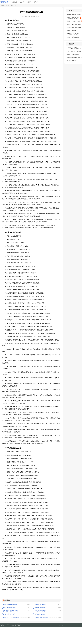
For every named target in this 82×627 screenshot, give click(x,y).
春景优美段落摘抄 (71, 30)
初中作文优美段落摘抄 (73, 18)
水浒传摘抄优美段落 (9, 614)
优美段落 (14, 2)
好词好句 (36, 2)
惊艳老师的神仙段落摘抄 (10, 604)
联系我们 (8, 625)
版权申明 (14, 625)
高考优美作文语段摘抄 (73, 34)
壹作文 (2, 5)
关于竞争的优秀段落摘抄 (41, 617)
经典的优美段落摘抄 (40, 614)
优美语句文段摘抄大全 (10, 607)
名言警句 (28, 2)
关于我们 (2, 625)
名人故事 (21, 2)
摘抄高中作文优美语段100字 (11, 617)
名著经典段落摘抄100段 (73, 37)
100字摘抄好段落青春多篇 (11, 611)
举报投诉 (19, 625)
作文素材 (7, 5)
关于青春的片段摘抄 (40, 604)
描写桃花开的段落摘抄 (41, 611)
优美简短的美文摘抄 (40, 607)
